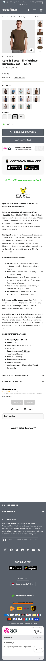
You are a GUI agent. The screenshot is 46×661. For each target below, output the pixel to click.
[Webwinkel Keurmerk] (23, 148)
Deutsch (21, 578)
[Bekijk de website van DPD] (26, 609)
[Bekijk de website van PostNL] (12, 608)
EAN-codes (9, 416)
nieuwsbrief (9, 519)
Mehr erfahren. (7, 396)
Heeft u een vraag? (12, 382)
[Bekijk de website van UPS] (33, 608)
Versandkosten (19, 77)
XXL (21, 117)
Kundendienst (10, 505)
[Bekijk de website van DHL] (19, 608)
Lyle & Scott (8, 56)
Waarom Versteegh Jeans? (15, 375)
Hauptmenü (8, 512)
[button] (6, 91)
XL (15, 117)
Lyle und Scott (20, 340)
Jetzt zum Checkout (23, 140)
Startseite (5, 17)
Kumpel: (6, 112)
